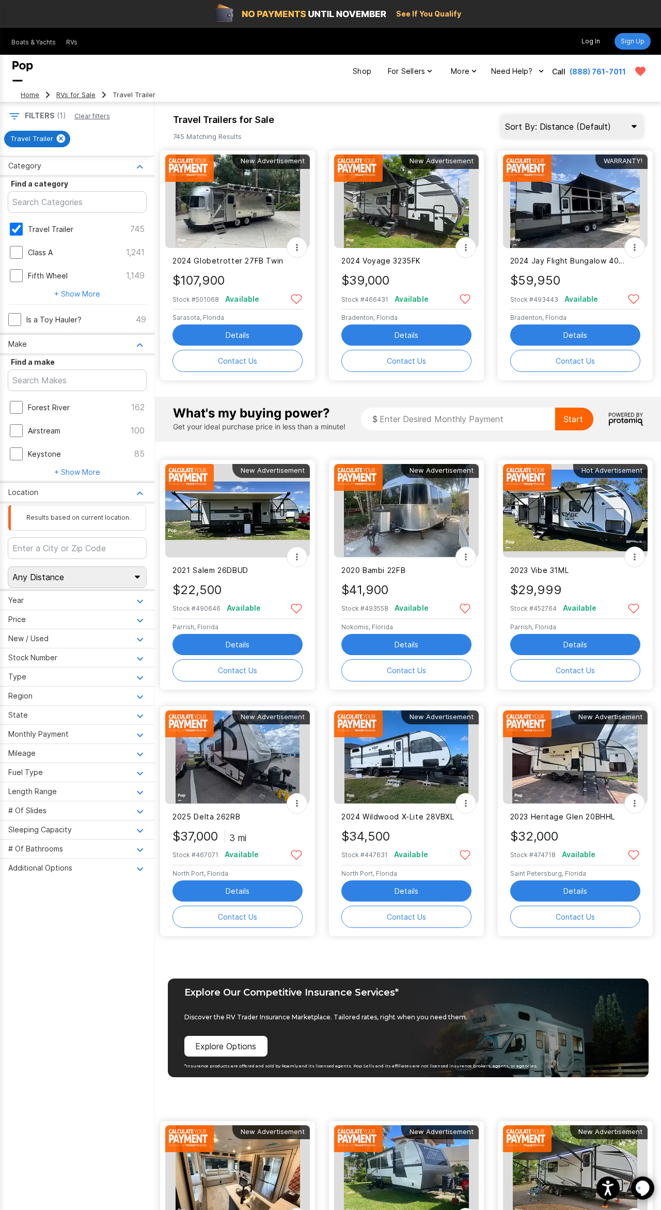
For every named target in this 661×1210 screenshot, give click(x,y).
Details (237, 335)
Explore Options (225, 1046)
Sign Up (632, 41)
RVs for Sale (76, 94)
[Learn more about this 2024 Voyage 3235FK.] (406, 201)
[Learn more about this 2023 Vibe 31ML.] (575, 510)
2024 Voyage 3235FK (381, 260)
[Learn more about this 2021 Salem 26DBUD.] (237, 510)
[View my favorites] (640, 71)
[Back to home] (22, 71)
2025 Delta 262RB (206, 816)
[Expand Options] (297, 247)
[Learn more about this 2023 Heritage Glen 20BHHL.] (575, 757)
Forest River (49, 407)
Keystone (44, 453)
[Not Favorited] (296, 298)
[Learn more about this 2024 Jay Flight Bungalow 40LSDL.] (575, 201)
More (460, 71)
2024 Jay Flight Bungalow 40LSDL (568, 260)
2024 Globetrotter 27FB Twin (228, 260)
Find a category (39, 183)
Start (573, 419)
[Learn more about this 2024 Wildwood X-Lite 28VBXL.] (406, 757)
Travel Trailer (50, 229)
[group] (37, 139)
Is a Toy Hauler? (54, 319)
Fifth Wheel (48, 275)
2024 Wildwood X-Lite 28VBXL (397, 816)
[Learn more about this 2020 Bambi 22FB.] (406, 510)
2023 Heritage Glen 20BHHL (563, 816)
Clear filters (92, 116)
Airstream (44, 430)
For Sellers (406, 71)
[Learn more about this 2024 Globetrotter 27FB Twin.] (237, 201)
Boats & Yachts (33, 42)
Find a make (33, 362)
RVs (71, 42)
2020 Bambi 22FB (373, 570)
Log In (590, 41)
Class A (40, 252)
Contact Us (237, 360)
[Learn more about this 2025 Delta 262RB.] (237, 757)
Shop (362, 71)
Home (30, 94)
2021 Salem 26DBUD (210, 570)
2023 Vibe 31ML (539, 570)
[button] (608, 1188)
